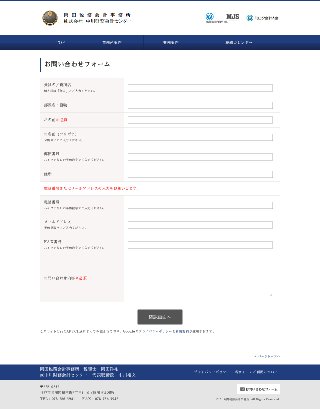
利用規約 (182, 331)
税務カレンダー (239, 42)
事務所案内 (112, 42)
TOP (60, 42)
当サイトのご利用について (256, 372)
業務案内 (170, 42)
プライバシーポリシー (155, 331)
